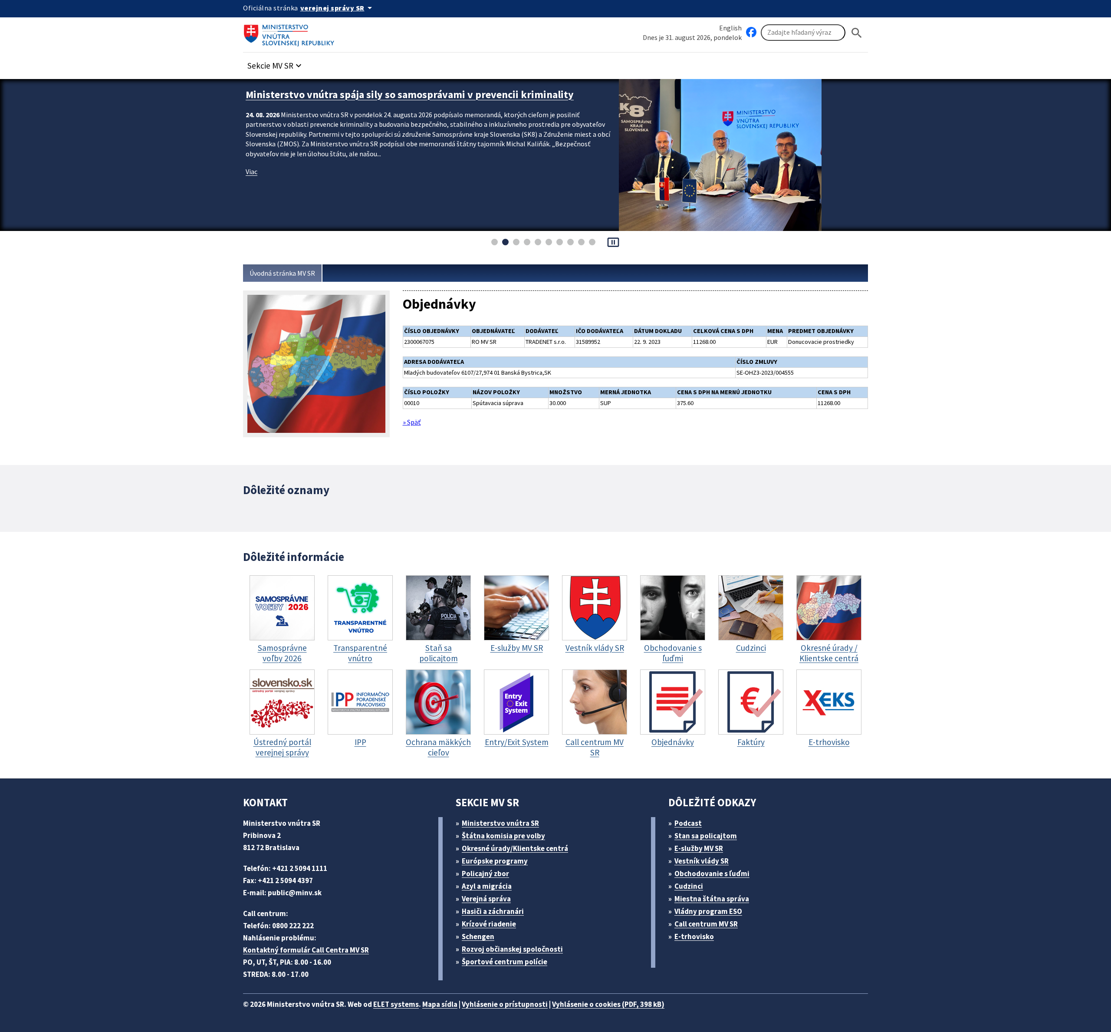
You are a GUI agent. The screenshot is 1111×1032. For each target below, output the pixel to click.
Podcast (688, 823)
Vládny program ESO (708, 911)
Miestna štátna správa (711, 898)
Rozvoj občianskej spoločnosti (512, 949)
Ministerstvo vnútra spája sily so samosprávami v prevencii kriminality (410, 94)
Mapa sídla (439, 1004)
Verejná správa (486, 898)
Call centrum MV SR (706, 924)
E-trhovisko (694, 936)
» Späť (412, 422)
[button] (276, 63)
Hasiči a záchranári (493, 911)
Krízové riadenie (489, 924)
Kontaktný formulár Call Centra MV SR (306, 950)
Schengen (478, 936)
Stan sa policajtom (705, 836)
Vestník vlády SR (701, 861)
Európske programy (495, 861)
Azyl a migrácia (487, 886)
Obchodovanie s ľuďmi (711, 873)
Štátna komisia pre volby (503, 836)
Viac (251, 171)
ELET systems (396, 1004)
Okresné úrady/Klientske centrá (515, 848)
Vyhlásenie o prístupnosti (505, 1004)
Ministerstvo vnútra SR (500, 823)
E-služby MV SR (698, 848)
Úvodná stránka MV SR (282, 273)
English (730, 27)
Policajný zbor (485, 873)
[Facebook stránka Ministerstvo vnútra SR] (751, 32)
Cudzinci (688, 886)
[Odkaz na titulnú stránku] (291, 32)
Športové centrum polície (504, 961)
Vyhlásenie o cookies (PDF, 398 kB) (608, 1004)
